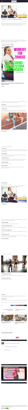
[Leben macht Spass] (14, 1)
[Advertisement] (14, 33)
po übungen (18, 302)
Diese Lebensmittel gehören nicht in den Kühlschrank (11, 346)
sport (21, 302)
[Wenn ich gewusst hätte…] (2, 350)
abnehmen (3, 302)
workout (24, 302)
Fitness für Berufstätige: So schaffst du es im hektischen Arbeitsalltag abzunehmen (7, 332)
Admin (2, 21)
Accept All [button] (7, 408)
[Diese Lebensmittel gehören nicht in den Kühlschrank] (2, 346)
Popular (3, 340)
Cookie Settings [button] (3, 408)
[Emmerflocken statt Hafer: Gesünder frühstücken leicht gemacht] (7, 318)
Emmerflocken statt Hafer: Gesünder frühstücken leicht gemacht (6, 322)
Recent (6, 340)
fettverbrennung (7, 302)
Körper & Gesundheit (24, 21)
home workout (14, 302)
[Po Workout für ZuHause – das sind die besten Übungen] (14, 11)
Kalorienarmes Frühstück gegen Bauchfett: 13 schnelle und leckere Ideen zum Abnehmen (20, 323)
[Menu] (2, 1)
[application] (14, 373)
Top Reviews (9, 340)
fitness (11, 302)
